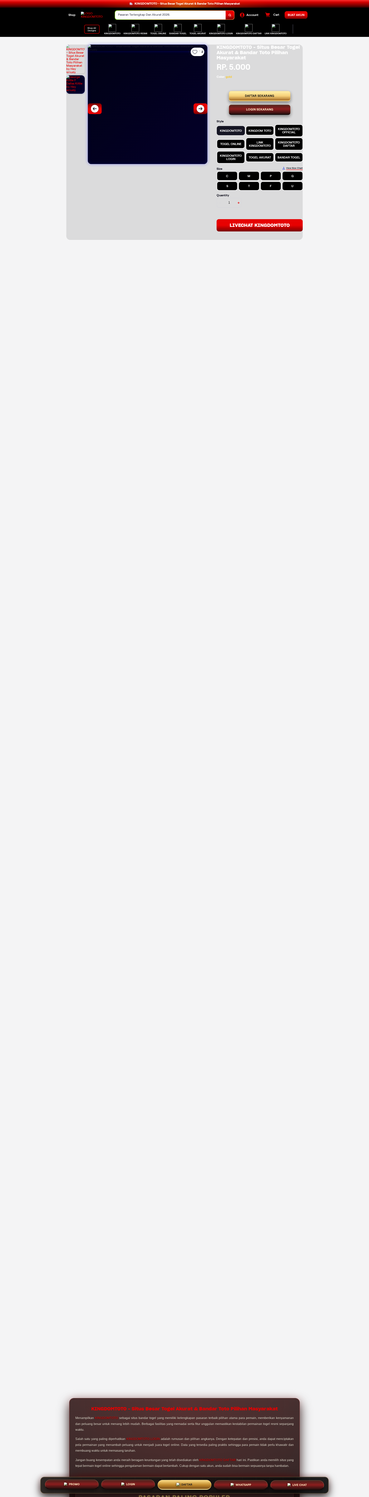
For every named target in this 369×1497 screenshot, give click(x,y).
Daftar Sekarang (259, 95)
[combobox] (170, 15)
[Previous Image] (95, 108)
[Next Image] (200, 108)
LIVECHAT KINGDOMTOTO (260, 225)
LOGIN (130, 1483)
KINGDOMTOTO (106, 1418)
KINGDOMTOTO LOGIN (143, 1439)
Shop (72, 15)
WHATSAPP (243, 1484)
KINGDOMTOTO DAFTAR (217, 1460)
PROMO (74, 1483)
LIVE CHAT (300, 1484)
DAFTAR (186, 1483)
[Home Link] (94, 15)
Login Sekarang (259, 109)
